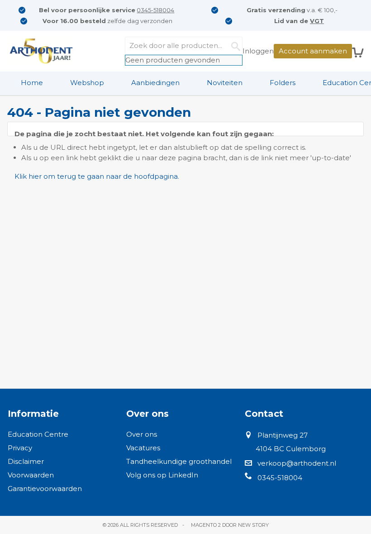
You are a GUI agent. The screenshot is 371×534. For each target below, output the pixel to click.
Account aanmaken (313, 51)
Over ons (141, 434)
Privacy (20, 447)
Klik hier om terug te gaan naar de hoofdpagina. (96, 176)
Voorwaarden (31, 475)
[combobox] (184, 46)
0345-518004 (155, 10)
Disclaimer (26, 461)
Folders (282, 82)
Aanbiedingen (155, 82)
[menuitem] (32, 83)
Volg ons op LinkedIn (162, 475)
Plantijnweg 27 (282, 435)
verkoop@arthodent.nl (296, 463)
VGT (317, 20)
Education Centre (38, 434)
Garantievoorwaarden (45, 488)
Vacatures (143, 447)
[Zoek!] (233, 46)
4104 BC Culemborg (291, 448)
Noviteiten (225, 82)
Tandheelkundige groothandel (179, 461)
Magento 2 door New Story (230, 525)
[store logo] (41, 51)
